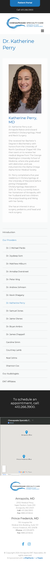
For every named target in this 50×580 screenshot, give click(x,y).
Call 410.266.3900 (25, 10)
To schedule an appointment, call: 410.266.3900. (25, 403)
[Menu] (25, 32)
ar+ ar (33, 558)
